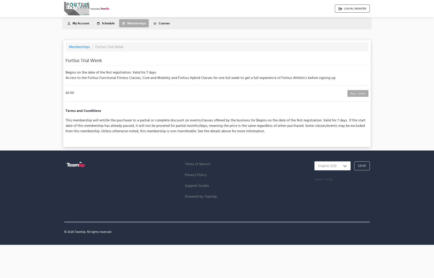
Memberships (80, 47)
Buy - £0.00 (358, 93)
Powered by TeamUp (201, 196)
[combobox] (332, 165)
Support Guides (197, 185)
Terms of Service (197, 164)
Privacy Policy (196, 175)
